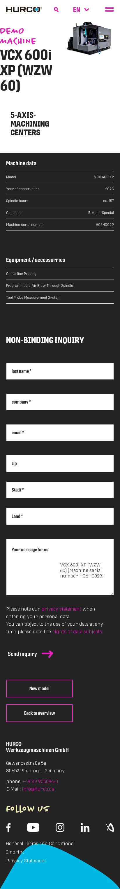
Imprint (15, 852)
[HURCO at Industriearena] (110, 827)
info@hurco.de (38, 789)
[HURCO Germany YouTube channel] (33, 827)
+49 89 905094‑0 (40, 781)
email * (18, 432)
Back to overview (39, 713)
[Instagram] (60, 827)
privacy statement (61, 609)
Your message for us (30, 549)
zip (14, 463)
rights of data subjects (77, 631)
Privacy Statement (26, 860)
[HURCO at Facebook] (8, 827)
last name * (21, 371)
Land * (17, 516)
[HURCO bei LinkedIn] (85, 827)
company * (21, 402)
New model (39, 688)
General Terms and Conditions (39, 843)
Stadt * (18, 490)
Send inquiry (22, 653)
